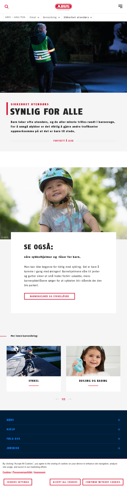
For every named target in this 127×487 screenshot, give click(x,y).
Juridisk (13, 448)
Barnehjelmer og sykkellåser (49, 296)
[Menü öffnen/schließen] (120, 6)
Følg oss (13, 438)
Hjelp (11, 429)
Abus (10, 420)
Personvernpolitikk (22, 472)
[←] (57, 399)
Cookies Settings (18, 482)
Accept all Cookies (65, 482)
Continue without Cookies (103, 482)
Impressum (39, 472)
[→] (70, 399)
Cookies (7, 472)
